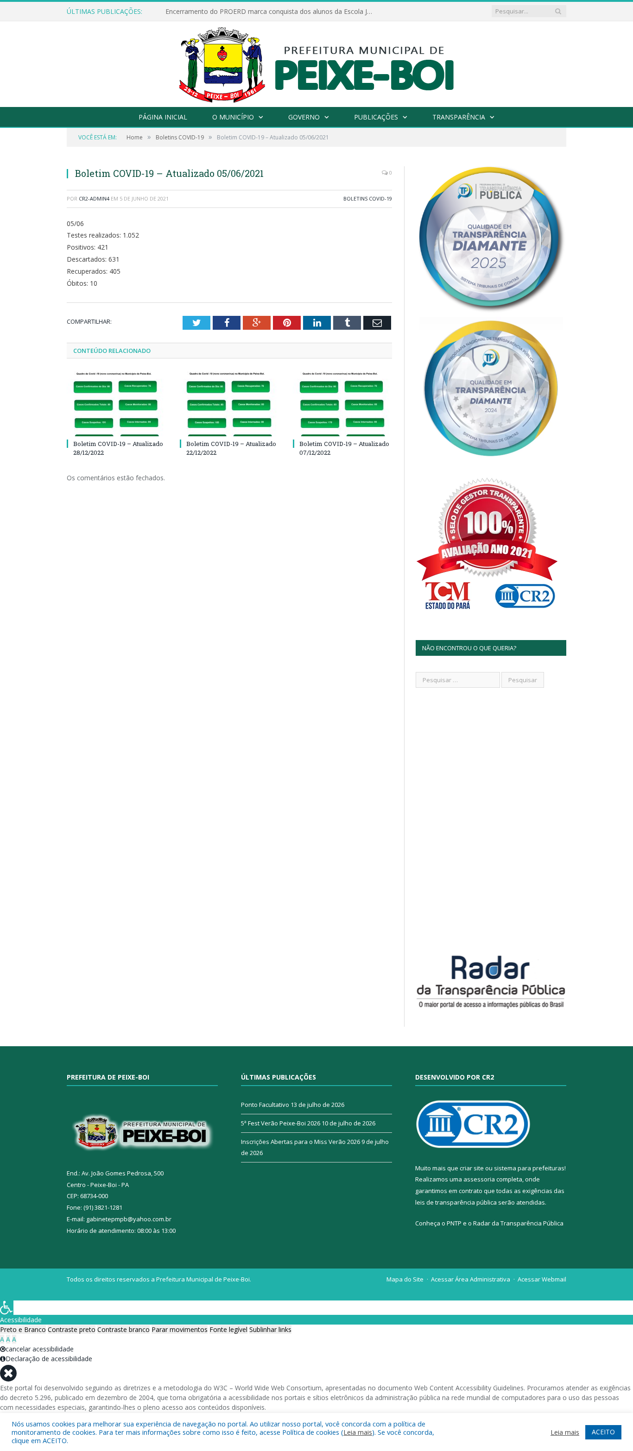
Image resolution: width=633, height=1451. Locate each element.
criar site (472, 1168)
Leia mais (357, 1432)
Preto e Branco (23, 1329)
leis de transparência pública (456, 1202)
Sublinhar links (270, 1329)
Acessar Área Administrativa (470, 1279)
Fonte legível (228, 1329)
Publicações (376, 117)
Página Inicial (163, 117)
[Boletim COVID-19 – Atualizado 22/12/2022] (229, 403)
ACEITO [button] (603, 1431)
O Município (233, 117)
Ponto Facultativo (265, 1104)
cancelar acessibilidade (40, 1348)
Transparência (458, 117)
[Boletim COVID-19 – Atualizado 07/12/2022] (342, 403)
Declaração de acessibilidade (49, 1358)
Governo (304, 117)
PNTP (454, 1223)
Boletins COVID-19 (367, 198)
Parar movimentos (180, 1329)
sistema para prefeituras (529, 1168)
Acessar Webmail (542, 1279)
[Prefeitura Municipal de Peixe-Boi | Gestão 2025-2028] (316, 62)
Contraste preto (71, 1329)
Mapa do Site (405, 1279)
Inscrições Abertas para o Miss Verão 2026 (300, 1141)
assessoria (479, 1179)
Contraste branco (123, 1329)
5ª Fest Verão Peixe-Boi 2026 (280, 1123)
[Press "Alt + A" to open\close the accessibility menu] (6, 1307)
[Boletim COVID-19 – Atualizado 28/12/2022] (116, 403)
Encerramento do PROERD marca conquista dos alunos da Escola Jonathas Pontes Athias (272, 11)
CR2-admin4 (94, 198)
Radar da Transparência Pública (518, 1223)
